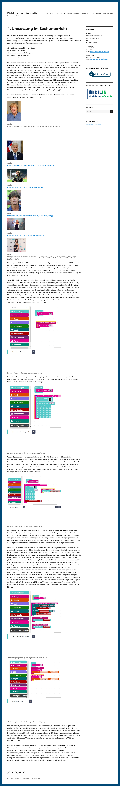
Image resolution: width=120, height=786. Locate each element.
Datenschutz (97, 125)
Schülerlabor (96, 13)
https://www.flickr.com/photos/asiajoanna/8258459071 (25, 187)
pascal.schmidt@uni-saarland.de (99, 51)
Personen (58, 13)
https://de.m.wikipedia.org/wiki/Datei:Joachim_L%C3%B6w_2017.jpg (30, 216)
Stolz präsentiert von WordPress (31, 778)
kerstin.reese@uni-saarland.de (99, 59)
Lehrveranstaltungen (71, 13)
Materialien (85, 13)
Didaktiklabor (108, 13)
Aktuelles (49, 13)
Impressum (89, 125)
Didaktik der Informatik (22, 13)
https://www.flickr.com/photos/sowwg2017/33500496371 (26, 235)
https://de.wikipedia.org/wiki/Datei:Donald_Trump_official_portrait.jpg (30, 165)
